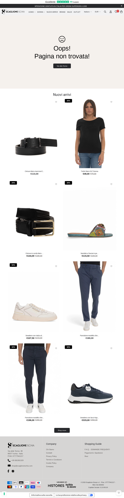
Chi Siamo (50, 449)
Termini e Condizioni (54, 460)
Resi (86, 456)
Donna (40, 12)
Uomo (31, 12)
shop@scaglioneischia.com (22, 466)
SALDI (69, 12)
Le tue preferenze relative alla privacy (71, 495)
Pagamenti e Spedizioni (94, 453)
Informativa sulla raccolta (41, 495)
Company (50, 466)
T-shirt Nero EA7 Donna (89, 171)
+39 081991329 (17, 460)
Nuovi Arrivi (52, 12)
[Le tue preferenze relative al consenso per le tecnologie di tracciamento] (4, 493)
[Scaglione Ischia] (13, 11)
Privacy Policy (51, 456)
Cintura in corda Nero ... (34, 253)
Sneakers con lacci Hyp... (89, 418)
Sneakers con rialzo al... (34, 336)
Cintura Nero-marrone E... (34, 171)
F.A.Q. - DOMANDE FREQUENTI (97, 449)
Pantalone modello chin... (89, 336)
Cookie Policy (51, 463)
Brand (62, 12)
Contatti (49, 453)
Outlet (77, 12)
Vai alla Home (62, 66)
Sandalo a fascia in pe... (89, 253)
